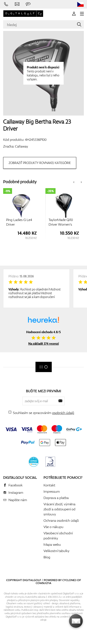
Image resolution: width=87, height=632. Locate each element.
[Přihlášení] (74, 13)
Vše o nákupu (53, 526)
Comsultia (43, 583)
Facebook (15, 485)
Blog (47, 557)
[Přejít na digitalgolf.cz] (80, 4)
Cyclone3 (69, 580)
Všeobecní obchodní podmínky (58, 535)
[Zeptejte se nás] (28, 4)
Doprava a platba (56, 497)
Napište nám (17, 500)
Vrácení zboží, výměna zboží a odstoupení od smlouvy (59, 509)
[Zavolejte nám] (6, 4)
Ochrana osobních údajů (61, 520)
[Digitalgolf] (43, 367)
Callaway (21, 146)
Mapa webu (52, 544)
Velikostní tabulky (56, 550)
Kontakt (49, 485)
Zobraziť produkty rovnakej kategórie (40, 163)
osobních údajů (63, 412)
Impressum (52, 491)
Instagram (15, 492)
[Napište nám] (17, 4)
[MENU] (82, 13)
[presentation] (73, 181)
